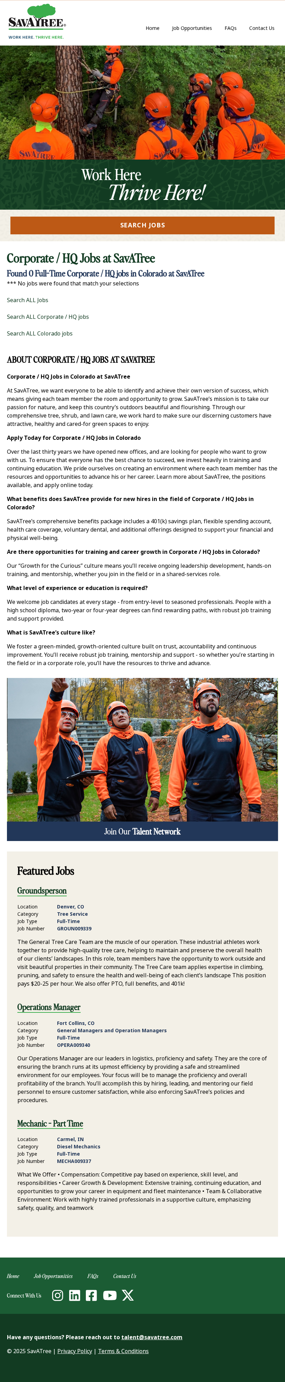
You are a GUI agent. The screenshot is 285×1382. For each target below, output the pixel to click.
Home (153, 28)
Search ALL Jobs (27, 300)
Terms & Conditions (123, 1351)
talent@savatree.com (151, 1337)
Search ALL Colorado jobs (40, 334)
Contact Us (263, 29)
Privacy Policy (74, 1351)
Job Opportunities (192, 28)
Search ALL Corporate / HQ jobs (48, 317)
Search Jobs (142, 225)
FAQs (231, 28)
